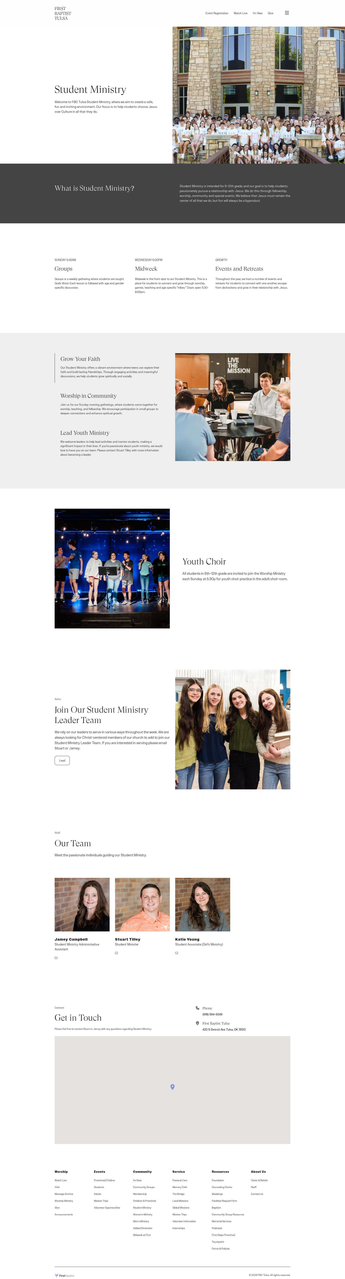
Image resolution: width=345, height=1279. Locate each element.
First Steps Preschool (223, 1235)
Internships (178, 1228)
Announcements (64, 1214)
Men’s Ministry (141, 1221)
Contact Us (257, 1194)
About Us (258, 1172)
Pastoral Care (179, 1180)
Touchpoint (218, 1241)
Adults (97, 1194)
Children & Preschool (144, 1200)
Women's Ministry (142, 1214)
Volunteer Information (184, 1221)
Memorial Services (221, 1221)
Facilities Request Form (224, 1200)
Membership (140, 1194)
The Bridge (178, 1194)
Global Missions (180, 1207)
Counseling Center (222, 1187)
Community (142, 1172)
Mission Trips (101, 1200)
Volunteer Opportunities (107, 1207)
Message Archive (64, 1194)
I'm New (258, 13)
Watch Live (240, 13)
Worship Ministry (64, 1200)
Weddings (217, 1194)
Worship (61, 1172)
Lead (62, 760)
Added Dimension (142, 1228)
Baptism (216, 1207)
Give (270, 13)
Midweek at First (142, 1235)
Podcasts (217, 1228)
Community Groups (144, 1187)
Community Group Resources (228, 1214)
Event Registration (217, 13)
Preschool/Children (104, 1180)
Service (178, 1172)
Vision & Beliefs (259, 1180)
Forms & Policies (221, 1248)
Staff (253, 1187)
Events (99, 1172)
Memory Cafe (179, 1187)
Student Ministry (142, 1207)
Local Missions (180, 1200)
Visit (57, 1187)
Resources (220, 1172)
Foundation (218, 1180)
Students (99, 1187)
